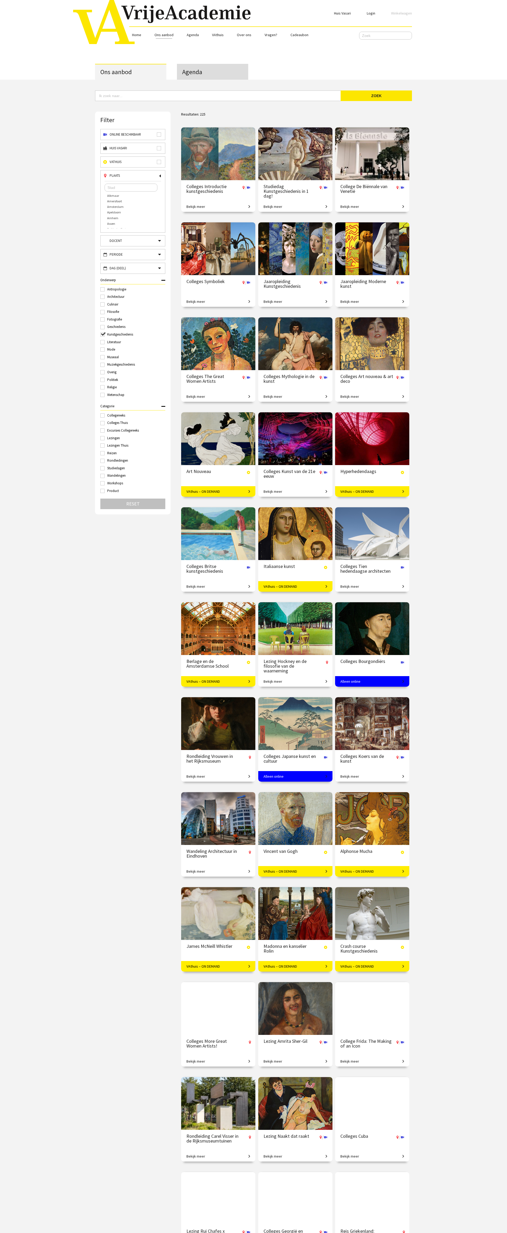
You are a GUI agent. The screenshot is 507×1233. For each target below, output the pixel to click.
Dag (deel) (118, 268)
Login (371, 13)
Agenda (193, 34)
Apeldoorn (114, 212)
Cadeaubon (299, 34)
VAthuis (218, 34)
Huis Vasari (342, 13)
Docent (116, 240)
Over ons (244, 34)
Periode (116, 254)
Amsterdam (115, 207)
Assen (111, 224)
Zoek (376, 96)
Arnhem (112, 218)
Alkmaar (113, 196)
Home (136, 34)
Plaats (115, 175)
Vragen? (271, 34)
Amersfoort (114, 201)
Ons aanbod (163, 34)
